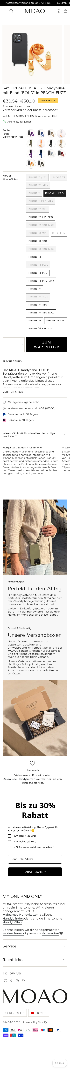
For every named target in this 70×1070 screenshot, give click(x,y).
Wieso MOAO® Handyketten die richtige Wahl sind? (29, 435)
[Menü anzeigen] (4, 11)
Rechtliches (13, 959)
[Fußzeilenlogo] (35, 996)
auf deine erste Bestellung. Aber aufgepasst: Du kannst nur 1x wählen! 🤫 (33, 829)
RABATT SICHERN (35, 872)
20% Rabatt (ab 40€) (25, 841)
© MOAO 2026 (11, 1022)
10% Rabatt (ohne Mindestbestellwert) (34, 847)
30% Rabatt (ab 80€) (25, 836)
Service (9, 946)
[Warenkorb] (65, 11)
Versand (9, 110)
